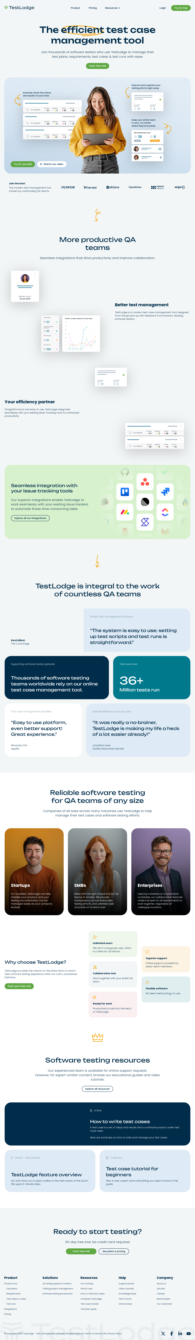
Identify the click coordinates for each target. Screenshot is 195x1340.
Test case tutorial (89, 1303)
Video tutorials (126, 1288)
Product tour (10, 1283)
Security (161, 1288)
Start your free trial (19, 986)
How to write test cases (93, 1293)
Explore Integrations (30, 518)
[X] (163, 1334)
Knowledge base (127, 1293)
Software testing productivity (57, 1293)
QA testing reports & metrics (56, 1283)
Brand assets (163, 1298)
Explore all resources (97, 1088)
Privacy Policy (115, 1333)
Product (75, 8)
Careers (161, 1293)
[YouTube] (189, 1334)
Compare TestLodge (91, 1298)
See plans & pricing (113, 1251)
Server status (125, 1303)
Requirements (13, 1293)
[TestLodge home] (19, 8)
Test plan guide (89, 1309)
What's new (86, 1288)
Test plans (11, 1288)
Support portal (126, 1283)
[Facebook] (172, 1334)
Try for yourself (23, 164)
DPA (105, 1333)
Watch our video (53, 164)
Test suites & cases (16, 1298)
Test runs (11, 1303)
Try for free (181, 8)
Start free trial (97, 65)
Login (163, 8)
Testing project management (57, 1288)
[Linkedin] (180, 1334)
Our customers (164, 1303)
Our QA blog (87, 1283)
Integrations (10, 1309)
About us (161, 1283)
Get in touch (125, 1298)
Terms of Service (93, 1333)
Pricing (93, 8)
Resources (111, 8)
